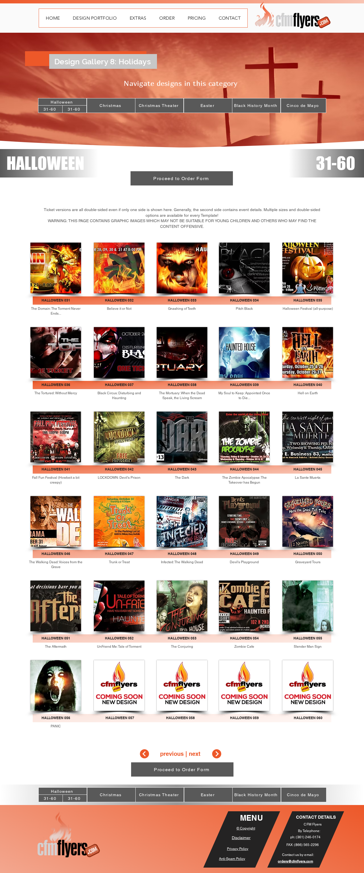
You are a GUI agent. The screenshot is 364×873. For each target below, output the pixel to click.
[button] (94, 18)
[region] (56, 686)
